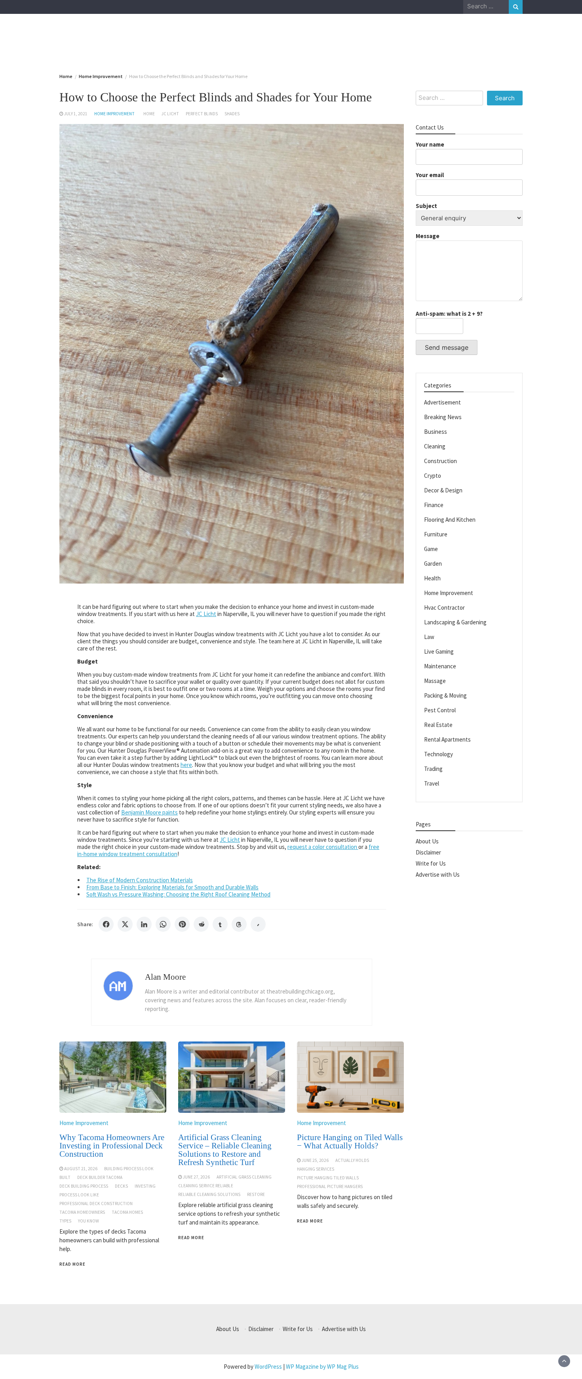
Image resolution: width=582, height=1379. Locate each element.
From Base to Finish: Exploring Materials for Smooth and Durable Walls (172, 887)
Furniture (435, 534)
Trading (433, 768)
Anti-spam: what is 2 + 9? (449, 313)
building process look (129, 1168)
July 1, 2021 (75, 113)
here (186, 765)
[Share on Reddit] (201, 924)
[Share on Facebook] (106, 924)
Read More (72, 1264)
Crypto (432, 475)
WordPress (268, 1366)
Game (431, 549)
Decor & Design (443, 490)
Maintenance (440, 666)
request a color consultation (322, 847)
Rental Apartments (447, 739)
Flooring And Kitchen (449, 519)
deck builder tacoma (99, 1177)
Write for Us (431, 863)
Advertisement (442, 402)
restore (256, 1194)
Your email (430, 175)
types (65, 1221)
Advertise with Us (438, 874)
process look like (79, 1195)
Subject (426, 206)
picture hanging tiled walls (328, 1178)
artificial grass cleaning (244, 1177)
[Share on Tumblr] (220, 924)
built (64, 1177)
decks (121, 1186)
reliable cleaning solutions (209, 1194)
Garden (433, 563)
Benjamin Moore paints (149, 812)
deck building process (83, 1186)
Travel (431, 783)
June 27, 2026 (196, 1177)
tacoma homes (127, 1212)
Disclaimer (428, 852)
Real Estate (438, 725)
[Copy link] (258, 924)
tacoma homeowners (82, 1212)
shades (232, 113)
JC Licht (206, 614)
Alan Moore (165, 977)
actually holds (352, 1160)
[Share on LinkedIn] (144, 924)
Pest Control (440, 710)
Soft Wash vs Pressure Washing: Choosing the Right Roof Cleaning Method (178, 894)
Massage (435, 681)
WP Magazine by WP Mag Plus (322, 1366)
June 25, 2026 (315, 1160)
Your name (430, 144)
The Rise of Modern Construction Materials (139, 880)
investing (145, 1186)
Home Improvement (114, 113)
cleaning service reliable (205, 1185)
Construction (440, 461)
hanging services (315, 1169)
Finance (433, 505)
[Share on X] (125, 924)
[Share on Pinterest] (182, 924)
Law (429, 637)
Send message (446, 347)
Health (432, 578)
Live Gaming (439, 651)
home (149, 113)
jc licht (170, 113)
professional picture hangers (330, 1186)
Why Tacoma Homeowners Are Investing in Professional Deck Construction (111, 1146)
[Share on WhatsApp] (163, 924)
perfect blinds (202, 113)
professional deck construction (96, 1203)
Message (427, 236)
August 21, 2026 (80, 1168)
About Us (427, 841)
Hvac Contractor (444, 607)
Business (435, 431)
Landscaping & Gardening (455, 622)
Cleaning (434, 446)
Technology (438, 754)
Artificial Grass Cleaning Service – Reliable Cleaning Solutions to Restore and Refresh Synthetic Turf (225, 1150)
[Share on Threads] (239, 924)
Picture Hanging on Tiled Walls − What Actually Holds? (350, 1141)
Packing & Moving (445, 695)
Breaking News (443, 417)
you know (88, 1221)
